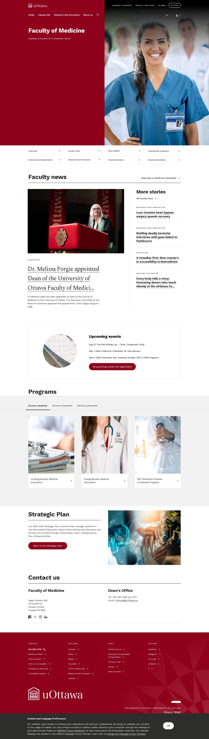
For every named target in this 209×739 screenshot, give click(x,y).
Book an (114, 671)
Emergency (38, 669)
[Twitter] (35, 617)
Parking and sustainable (119, 655)
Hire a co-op (37, 664)
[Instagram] (40, 616)
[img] (37, 5)
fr (167, 15)
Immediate (37, 673)
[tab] (38, 407)
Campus (114, 649)
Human (76, 669)
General (35, 654)
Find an (34, 659)
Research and (79, 673)
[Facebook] (29, 616)
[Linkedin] (45, 617)
